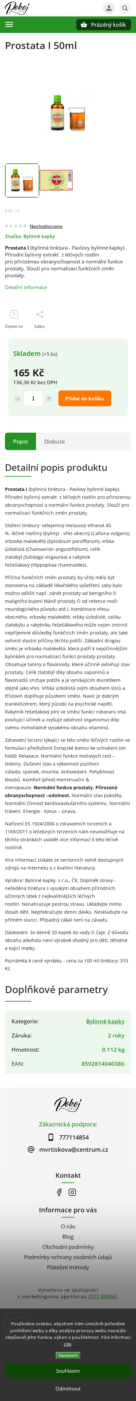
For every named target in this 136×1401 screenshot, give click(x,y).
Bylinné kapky (105, 1021)
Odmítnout (68, 1388)
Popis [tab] (20, 441)
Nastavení (68, 1355)
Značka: (30, 236)
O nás (68, 1226)
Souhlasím (68, 1370)
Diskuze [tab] (54, 441)
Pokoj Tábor (59, 1192)
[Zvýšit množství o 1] (49, 399)
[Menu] (9, 24)
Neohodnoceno (46, 226)
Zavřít (110, 338)
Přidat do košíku (84, 398)
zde (67, 1344)
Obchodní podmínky (68, 1247)
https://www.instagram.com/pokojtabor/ (72, 1192)
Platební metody (68, 1267)
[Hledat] (125, 8)
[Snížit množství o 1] (18, 399)
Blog (68, 1236)
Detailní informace (26, 287)
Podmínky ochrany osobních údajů (68, 1257)
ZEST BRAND (102, 1296)
